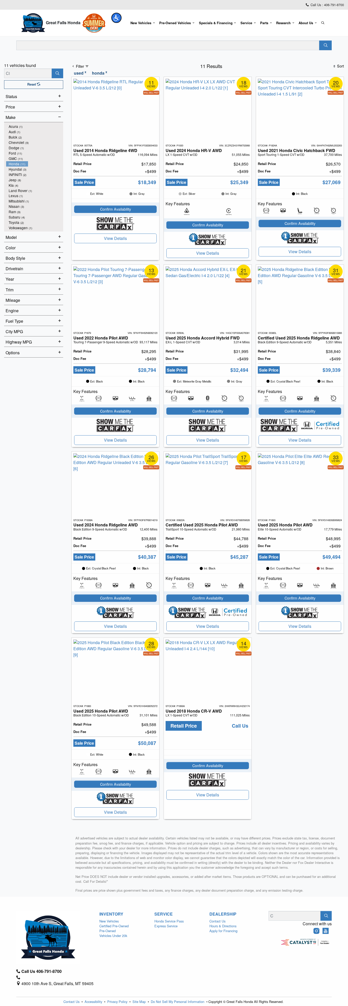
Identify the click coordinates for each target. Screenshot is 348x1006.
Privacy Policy (117, 1001)
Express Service (166, 925)
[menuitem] (34, 126)
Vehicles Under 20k (113, 935)
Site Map (139, 1001)
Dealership (222, 914)
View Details (115, 238)
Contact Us (217, 921)
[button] (116, 18)
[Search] (325, 45)
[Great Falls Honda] (33, 22)
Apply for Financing (223, 930)
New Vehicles (109, 921)
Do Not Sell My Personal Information (178, 1001)
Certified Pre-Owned (114, 925)
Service (163, 914)
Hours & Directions (222, 925)
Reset (32, 84)
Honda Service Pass (169, 921)
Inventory (111, 914)
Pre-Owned (107, 930)
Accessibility (94, 1001)
